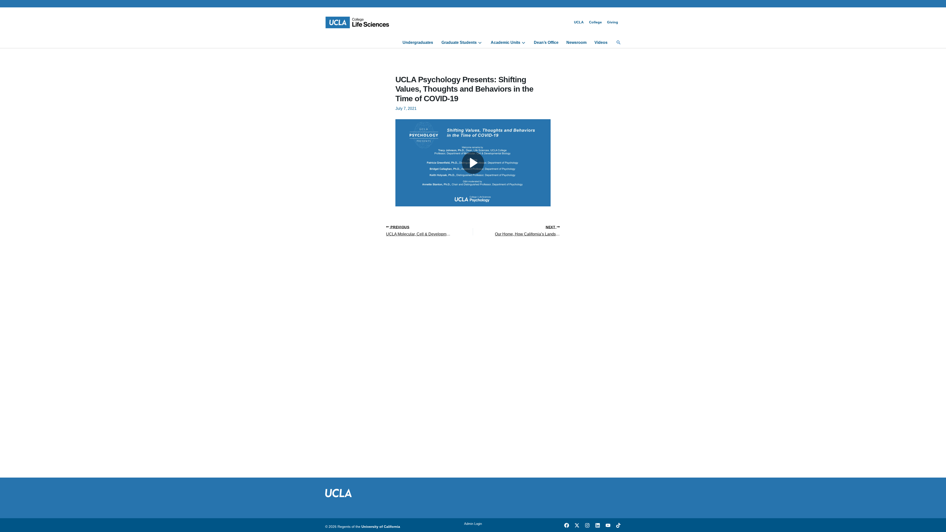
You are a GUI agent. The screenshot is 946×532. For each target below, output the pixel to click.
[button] (618, 42)
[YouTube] (608, 525)
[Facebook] (566, 525)
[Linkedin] (597, 525)
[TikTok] (618, 525)
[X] (576, 525)
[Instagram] (587, 525)
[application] (479, 43)
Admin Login (473, 524)
